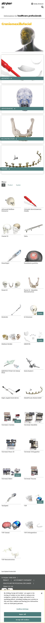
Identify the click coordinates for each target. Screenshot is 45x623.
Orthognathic (7, 109)
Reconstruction (8, 139)
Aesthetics (5, 78)
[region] (22, 606)
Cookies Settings (22, 609)
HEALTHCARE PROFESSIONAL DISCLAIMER (17, 583)
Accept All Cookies (22, 619)
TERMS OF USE (8, 586)
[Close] (41, 593)
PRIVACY (6, 580)
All (3, 185)
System (18, 185)
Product (10, 185)
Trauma (4, 169)
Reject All (22, 614)
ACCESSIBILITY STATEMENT (23, 580)
